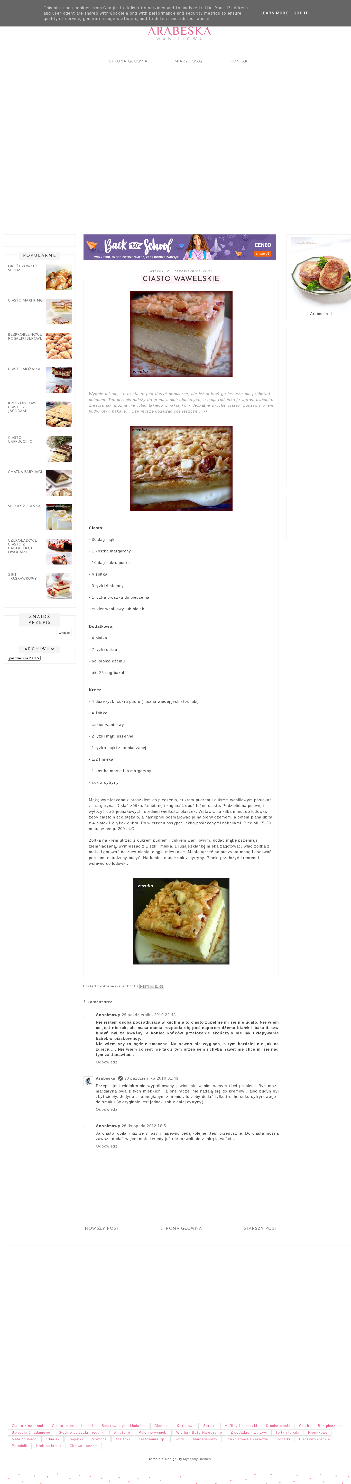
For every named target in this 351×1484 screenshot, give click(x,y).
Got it (300, 13)
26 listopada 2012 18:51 (145, 1126)
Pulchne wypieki (153, 1432)
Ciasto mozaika (24, 369)
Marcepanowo (205, 1439)
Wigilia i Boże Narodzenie (199, 1432)
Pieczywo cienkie (314, 1439)
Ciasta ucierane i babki (72, 1426)
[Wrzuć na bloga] (146, 986)
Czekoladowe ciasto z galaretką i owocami (22, 546)
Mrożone (99, 1439)
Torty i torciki (287, 1432)
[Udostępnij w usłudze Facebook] (156, 986)
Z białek (52, 1439)
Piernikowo (317, 1432)
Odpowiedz (107, 1062)
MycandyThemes (197, 1459)
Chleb (304, 1426)
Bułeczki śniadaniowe (31, 1432)
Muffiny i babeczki (241, 1426)
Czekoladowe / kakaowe (247, 1439)
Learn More (274, 13)
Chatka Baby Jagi (25, 472)
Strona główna (128, 61)
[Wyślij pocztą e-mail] (141, 986)
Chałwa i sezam (84, 1446)
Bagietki (75, 1439)
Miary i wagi (189, 61)
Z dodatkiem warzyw (249, 1432)
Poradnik (19, 1446)
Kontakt (241, 61)
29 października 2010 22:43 (149, 1015)
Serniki (209, 1426)
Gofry (179, 1439)
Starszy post (261, 1229)
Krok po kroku (48, 1446)
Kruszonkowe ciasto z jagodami (23, 407)
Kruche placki (278, 1426)
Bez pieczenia (330, 1426)
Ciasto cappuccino (20, 440)
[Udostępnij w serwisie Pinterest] (161, 986)
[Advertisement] (154, 144)
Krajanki (122, 1439)
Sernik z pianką (24, 506)
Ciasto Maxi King (25, 301)
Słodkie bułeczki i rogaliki (82, 1432)
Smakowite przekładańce (124, 1426)
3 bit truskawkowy (22, 577)
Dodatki (283, 1439)
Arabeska (180, 30)
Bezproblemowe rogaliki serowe (25, 337)
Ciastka (161, 1426)
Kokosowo (186, 1426)
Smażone (122, 1432)
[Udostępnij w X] (151, 986)
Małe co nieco (24, 1439)
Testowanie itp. (152, 1439)
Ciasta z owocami (27, 1426)
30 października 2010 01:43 (151, 1078)
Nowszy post (102, 1229)
